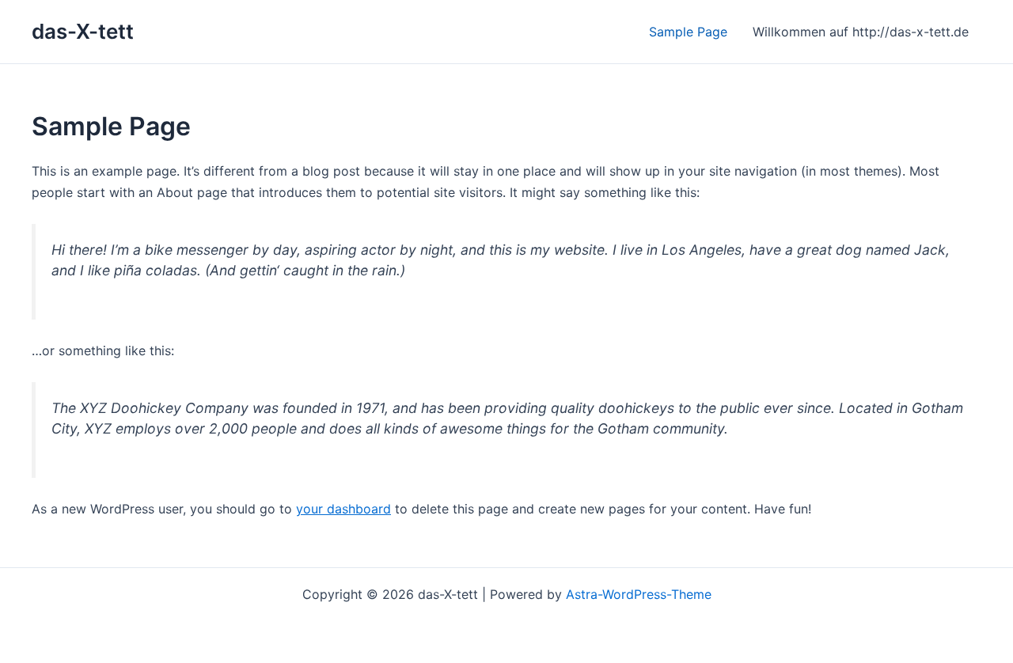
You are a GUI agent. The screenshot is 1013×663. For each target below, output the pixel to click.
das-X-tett (83, 31)
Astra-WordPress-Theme (638, 594)
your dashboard (343, 509)
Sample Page (688, 32)
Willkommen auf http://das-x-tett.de (861, 32)
